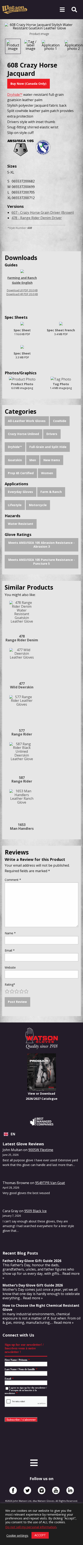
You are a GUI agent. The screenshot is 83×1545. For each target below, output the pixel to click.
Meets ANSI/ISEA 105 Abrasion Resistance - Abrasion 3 (41, 545)
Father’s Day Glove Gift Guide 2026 (32, 1260)
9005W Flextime (40, 1149)
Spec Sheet (22, 330)
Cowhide (59, 421)
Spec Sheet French (61, 330)
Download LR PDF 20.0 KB (22, 290)
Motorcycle (38, 505)
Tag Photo (61, 384)
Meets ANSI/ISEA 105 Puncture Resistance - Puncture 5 (41, 562)
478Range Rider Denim (22, 638)
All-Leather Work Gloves (27, 421)
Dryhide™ (15, 447)
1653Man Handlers (22, 826)
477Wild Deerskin (21, 685)
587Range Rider (21, 779)
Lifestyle (14, 505)
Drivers (51, 434)
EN (13, 1134)
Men (32, 460)
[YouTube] (56, 1490)
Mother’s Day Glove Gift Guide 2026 (33, 1285)
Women (47, 473)
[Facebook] (13, 1490)
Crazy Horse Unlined (23, 434)
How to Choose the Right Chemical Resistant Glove (41, 1307)
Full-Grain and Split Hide (47, 447)
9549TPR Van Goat (50, 1182)
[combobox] (41, 1134)
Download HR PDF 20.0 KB (22, 294)
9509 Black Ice (35, 1211)
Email (10, 950)
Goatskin (15, 460)
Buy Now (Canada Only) (28, 84)
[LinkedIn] (70, 1490)
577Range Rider (21, 732)
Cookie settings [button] (17, 1535)
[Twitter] (27, 1490)
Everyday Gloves (20, 492)
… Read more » (31, 1298)
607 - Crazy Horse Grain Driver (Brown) (42, 212)
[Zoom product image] (39, 26)
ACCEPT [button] (40, 1535)
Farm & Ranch (51, 492)
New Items (51, 460)
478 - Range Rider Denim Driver (36, 217)
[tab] (12, 46)
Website (10, 967)
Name (10, 933)
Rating (10, 984)
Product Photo (22, 384)
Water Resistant (20, 524)
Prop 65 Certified (21, 473)
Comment (13, 880)
